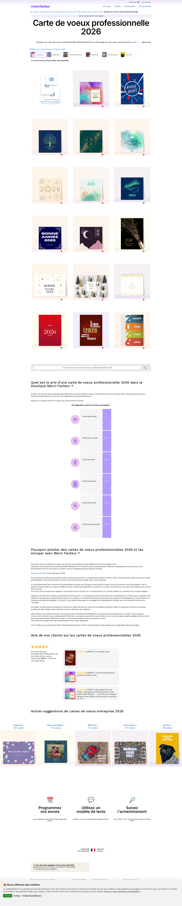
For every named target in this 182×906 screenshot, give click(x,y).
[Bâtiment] (94, 57)
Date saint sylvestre (38, 573)
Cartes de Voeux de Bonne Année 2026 (67, 12)
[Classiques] (38, 57)
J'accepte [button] (7, 896)
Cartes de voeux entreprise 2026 (92, 12)
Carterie (36, 12)
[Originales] (55, 57)
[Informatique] (111, 57)
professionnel (146, 2)
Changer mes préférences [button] (31, 896)
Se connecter (145, 6)
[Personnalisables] (74, 57)
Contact (117, 6)
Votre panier (129, 6)
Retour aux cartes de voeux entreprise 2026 (48, 49)
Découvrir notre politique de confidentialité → (122, 891)
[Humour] (128, 57)
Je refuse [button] (16, 896)
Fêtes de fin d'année (46, 12)
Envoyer (106, 6)
